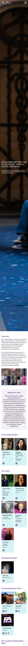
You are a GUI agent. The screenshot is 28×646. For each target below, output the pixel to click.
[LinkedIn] (3, 463)
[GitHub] (6, 611)
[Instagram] (6, 633)
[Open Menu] (25, 3)
